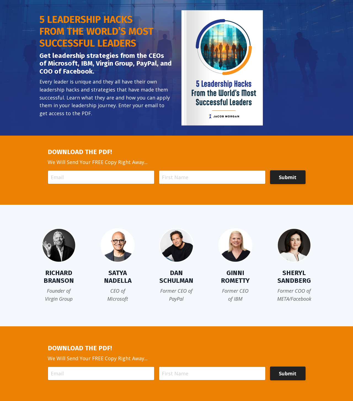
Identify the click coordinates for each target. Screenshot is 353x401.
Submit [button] (288, 177)
